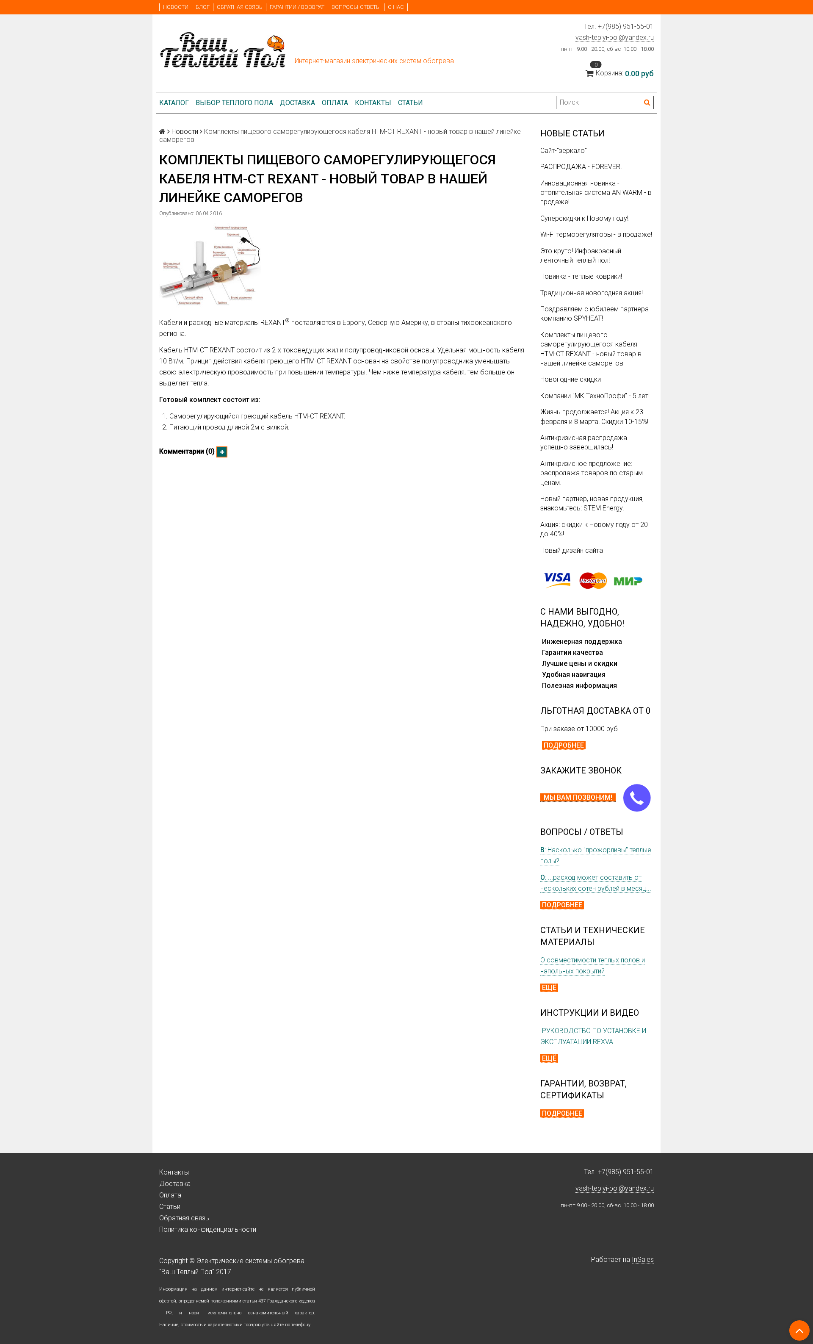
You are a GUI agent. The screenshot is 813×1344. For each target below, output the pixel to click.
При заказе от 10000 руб (579, 729)
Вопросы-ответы (356, 7)
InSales (643, 1259)
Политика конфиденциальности (207, 1229)
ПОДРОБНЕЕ (564, 745)
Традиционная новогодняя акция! (591, 293)
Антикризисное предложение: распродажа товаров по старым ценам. (591, 473)
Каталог (174, 103)
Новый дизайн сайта (571, 550)
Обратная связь (240, 7)
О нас (396, 7)
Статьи (410, 103)
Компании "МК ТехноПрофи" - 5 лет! (595, 396)
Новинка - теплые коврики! (581, 276)
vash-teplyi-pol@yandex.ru (614, 37)
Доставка (297, 103)
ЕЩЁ (549, 988)
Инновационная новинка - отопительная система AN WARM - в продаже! (596, 192)
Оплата (335, 103)
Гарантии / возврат (297, 7)
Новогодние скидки (570, 379)
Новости (175, 7)
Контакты (373, 103)
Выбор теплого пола (234, 103)
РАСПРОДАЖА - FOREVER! (581, 167)
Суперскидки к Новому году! (584, 218)
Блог (203, 7)
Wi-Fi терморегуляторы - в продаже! (596, 234)
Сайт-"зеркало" (563, 151)
